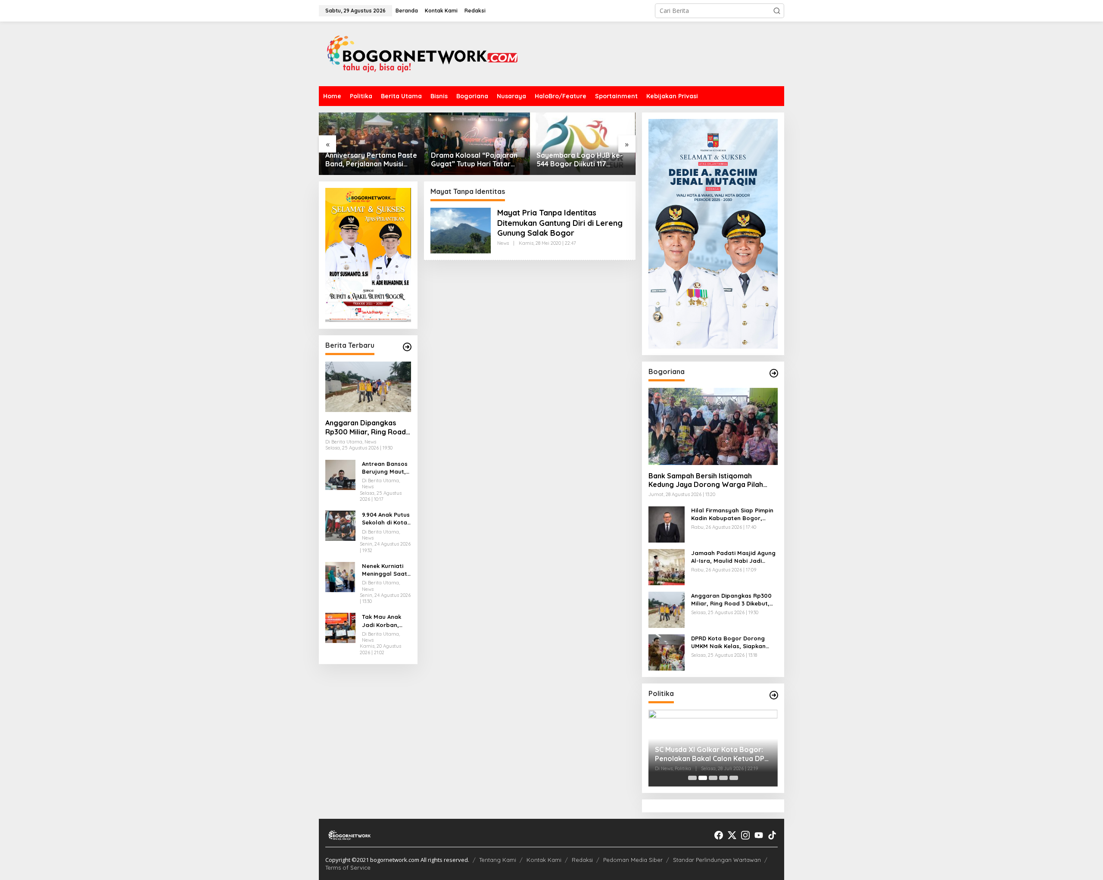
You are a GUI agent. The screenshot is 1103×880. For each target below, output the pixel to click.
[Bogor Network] (422, 53)
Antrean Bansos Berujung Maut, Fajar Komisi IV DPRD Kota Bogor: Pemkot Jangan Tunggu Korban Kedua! (385, 467)
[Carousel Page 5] (733, 778)
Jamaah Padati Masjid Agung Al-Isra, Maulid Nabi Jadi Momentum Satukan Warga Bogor (733, 557)
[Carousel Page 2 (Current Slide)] (702, 778)
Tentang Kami (497, 859)
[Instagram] (745, 835)
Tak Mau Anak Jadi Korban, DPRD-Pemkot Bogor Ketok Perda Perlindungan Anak (381, 620)
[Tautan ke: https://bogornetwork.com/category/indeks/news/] (774, 695)
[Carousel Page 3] (713, 778)
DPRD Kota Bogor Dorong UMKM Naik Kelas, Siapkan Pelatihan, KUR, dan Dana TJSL (728, 642)
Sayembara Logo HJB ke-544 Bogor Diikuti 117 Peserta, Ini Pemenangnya (579, 160)
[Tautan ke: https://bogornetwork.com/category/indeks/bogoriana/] (774, 373)
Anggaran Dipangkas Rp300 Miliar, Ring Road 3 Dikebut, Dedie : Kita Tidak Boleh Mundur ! (365, 427)
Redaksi (582, 859)
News (503, 243)
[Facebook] (718, 835)
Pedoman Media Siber (633, 859)
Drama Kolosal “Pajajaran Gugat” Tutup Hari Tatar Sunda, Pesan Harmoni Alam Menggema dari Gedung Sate (474, 160)
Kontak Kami (544, 859)
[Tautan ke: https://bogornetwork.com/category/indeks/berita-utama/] (407, 347)
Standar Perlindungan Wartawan (717, 859)
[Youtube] (758, 835)
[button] (777, 10)
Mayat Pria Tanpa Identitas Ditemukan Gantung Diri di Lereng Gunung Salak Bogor (560, 223)
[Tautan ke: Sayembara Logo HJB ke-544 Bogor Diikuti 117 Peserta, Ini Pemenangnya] (583, 143)
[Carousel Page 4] (723, 778)
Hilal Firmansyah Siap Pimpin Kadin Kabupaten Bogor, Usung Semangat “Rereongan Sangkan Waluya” (734, 514)
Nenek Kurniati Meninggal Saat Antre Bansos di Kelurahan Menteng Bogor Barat (384, 569)
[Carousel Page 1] (692, 778)
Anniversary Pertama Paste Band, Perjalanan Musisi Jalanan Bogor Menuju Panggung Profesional (371, 160)
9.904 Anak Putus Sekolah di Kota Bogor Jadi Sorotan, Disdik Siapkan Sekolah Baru (386, 518)
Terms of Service (348, 867)
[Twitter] (732, 835)
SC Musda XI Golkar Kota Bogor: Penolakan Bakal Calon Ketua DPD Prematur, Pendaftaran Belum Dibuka (712, 754)
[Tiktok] (772, 835)
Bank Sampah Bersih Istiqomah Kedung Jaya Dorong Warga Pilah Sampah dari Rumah (705, 480)
